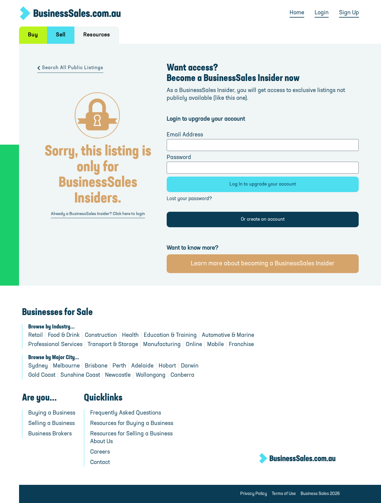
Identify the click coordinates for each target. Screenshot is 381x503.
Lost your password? (189, 199)
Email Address (185, 135)
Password (179, 158)
